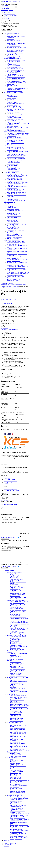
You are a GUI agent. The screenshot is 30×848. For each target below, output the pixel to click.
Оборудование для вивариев (11, 240)
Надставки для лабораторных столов (16, 155)
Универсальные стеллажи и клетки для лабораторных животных (17, 260)
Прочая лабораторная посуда (14, 235)
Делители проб (11, 99)
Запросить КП (4, 328)
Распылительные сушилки (14, 117)
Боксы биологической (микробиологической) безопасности (16, 199)
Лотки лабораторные (12, 218)
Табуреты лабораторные (13, 171)
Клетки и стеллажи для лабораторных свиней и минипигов (17, 257)
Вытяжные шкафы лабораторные (15, 159)
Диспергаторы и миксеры (13, 100)
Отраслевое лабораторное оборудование (14, 131)
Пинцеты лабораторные (13, 225)
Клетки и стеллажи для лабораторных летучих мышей (18, 804)
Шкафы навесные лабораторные (15, 154)
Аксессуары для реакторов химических (17, 186)
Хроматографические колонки (15, 210)
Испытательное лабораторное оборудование (15, 107)
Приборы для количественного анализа (17, 43)
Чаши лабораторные (12, 207)
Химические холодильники (14, 204)
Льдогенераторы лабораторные (15, 119)
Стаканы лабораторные (13, 234)
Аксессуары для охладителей (14, 176)
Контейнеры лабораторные (14, 216)
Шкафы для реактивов (13, 152)
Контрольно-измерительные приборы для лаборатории (17, 669)
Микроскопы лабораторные (14, 67)
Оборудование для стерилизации (15, 70)
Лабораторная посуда (9, 202)
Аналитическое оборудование (11, 33)
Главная (3, 284)
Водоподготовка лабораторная (15, 68)
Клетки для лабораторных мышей (16, 276)
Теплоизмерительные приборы (15, 130)
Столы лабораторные (12, 164)
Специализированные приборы (15, 56)
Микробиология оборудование (15, 140)
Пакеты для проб (11, 98)
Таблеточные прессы (12, 96)
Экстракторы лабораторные (14, 106)
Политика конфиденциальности (9, 504)
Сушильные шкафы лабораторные (16, 86)
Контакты (6, 18)
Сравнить (10, 329)
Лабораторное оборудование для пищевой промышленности (18, 682)
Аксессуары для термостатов (14, 178)
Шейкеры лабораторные (13, 72)
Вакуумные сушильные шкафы (15, 75)
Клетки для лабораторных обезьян (16, 268)
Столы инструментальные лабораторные (17, 151)
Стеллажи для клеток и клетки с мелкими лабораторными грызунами (18, 278)
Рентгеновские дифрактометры (15, 53)
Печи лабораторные (12, 85)
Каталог (7, 284)
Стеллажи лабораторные (13, 162)
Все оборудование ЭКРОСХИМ (9, 303)
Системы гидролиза (12, 105)
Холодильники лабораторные (14, 91)
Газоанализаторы (11, 44)
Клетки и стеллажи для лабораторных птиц (16, 801)
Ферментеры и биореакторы (14, 63)
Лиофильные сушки (12, 120)
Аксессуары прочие (12, 188)
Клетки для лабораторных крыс (15, 275)
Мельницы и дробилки (13, 102)
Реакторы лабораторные (13, 209)
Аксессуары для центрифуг (14, 190)
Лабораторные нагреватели (14, 61)
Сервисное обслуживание (10, 15)
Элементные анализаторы (13, 40)
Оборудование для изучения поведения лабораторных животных (17, 263)
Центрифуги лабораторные (14, 71)
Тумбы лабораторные (12, 166)
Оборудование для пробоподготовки (13, 92)
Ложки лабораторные (12, 217)
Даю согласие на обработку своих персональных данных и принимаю (15, 535)
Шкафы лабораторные (12, 169)
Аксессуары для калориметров (15, 181)
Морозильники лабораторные (14, 79)
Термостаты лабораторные (14, 89)
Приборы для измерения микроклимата (17, 138)
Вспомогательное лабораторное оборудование (16, 115)
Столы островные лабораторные (15, 148)
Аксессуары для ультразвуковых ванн (16, 192)
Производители (8, 16)
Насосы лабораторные (12, 126)
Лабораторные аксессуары (11, 172)
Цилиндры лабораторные (13, 213)
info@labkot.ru (4, 5)
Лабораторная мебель (9, 145)
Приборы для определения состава (16, 36)
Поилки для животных (13, 280)
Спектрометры (11, 37)
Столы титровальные (12, 150)
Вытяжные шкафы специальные (15, 157)
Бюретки (9, 211)
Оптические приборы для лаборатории (17, 50)
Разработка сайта (5, 506)
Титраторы (10, 34)
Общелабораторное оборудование (12, 58)
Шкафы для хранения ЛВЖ (14, 168)
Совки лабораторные (12, 221)
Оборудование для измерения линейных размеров (17, 588)
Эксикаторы (10, 206)
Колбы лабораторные (12, 228)
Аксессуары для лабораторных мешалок (17, 182)
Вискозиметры (10, 39)
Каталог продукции (9, 570)
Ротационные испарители (13, 65)
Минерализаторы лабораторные (15, 103)
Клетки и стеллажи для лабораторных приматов (16, 807)
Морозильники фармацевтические (16, 81)
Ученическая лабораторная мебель (16, 158)
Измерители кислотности (13, 46)
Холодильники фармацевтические (16, 60)
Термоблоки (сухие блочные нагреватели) (18, 88)
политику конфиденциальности (9, 537)
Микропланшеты (11, 231)
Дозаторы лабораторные (13, 64)
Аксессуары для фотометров (14, 179)
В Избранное (4, 329)
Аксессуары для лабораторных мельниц (17, 175)
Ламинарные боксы (12, 197)
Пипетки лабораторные (13, 233)
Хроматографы (11, 57)
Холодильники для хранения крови (16, 77)
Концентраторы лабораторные (15, 93)
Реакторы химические (12, 116)
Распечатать (16, 329)
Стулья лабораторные (12, 165)
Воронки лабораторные (13, 227)
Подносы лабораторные (13, 220)
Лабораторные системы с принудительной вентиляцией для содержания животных (18, 273)
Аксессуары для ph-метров (14, 193)
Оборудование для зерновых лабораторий (18, 133)
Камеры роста (10, 113)
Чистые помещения (9, 196)
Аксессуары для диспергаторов (15, 174)
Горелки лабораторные (13, 238)
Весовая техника (11, 41)
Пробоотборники (11, 95)
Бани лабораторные (12, 74)
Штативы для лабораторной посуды (16, 224)
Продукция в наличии (9, 14)
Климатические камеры (13, 112)
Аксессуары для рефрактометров (15, 189)
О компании (7, 12)
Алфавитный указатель (7, 10)
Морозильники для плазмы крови (15, 78)
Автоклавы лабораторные (10, 489)
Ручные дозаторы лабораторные (15, 230)
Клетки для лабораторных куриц (15, 241)
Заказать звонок (5, 8)
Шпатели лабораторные (13, 223)
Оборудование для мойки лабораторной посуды (16, 674)
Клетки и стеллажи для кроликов (15, 265)
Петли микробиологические (14, 237)
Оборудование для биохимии (14, 137)
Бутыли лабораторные (12, 214)
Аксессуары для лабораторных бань (16, 195)
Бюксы (8, 203)
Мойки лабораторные (12, 161)
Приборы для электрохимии (14, 51)
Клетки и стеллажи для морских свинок (17, 266)
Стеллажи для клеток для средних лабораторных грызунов (16, 243)
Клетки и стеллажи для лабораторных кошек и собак (17, 810)
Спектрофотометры (12, 54)
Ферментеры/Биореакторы (14, 122)
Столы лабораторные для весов (15, 147)
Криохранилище (11, 141)
